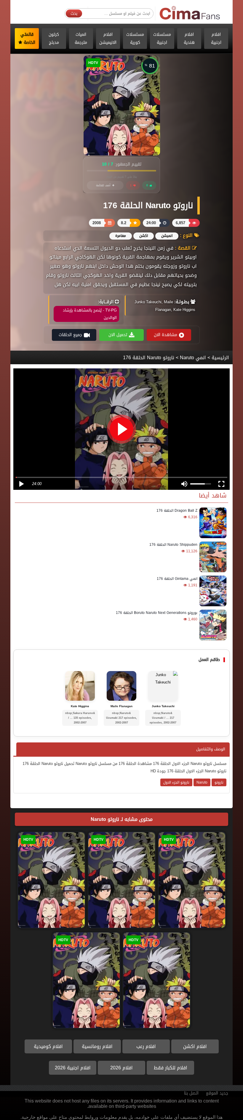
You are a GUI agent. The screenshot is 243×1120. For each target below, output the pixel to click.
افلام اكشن (195, 1046)
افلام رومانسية (97, 1046)
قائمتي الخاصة (28, 38)
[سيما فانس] (190, 13)
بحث (74, 13)
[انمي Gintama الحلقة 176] (212, 590)
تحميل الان (117, 335)
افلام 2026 (121, 1067)
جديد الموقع (217, 1093)
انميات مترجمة (81, 38)
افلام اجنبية (216, 38)
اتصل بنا (191, 1093)
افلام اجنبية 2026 (73, 1067)
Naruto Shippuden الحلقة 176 (173, 544)
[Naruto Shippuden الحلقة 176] (212, 556)
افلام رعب (146, 1046)
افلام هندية (189, 38)
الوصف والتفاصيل (210, 749)
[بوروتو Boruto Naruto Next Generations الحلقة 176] (212, 625)
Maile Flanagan (121, 706)
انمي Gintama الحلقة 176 (177, 578)
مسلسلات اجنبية (162, 38)
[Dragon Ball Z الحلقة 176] (212, 522)
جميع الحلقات (70, 335)
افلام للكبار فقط (170, 1067)
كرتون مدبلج (54, 38)
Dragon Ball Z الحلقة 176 (176, 510)
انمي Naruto (193, 357)
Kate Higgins (80, 706)
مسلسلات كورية (135, 38)
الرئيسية (220, 357)
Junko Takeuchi (163, 706)
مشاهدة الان (165, 335)
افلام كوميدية (48, 1046)
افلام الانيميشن (107, 38)
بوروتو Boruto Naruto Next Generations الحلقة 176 (156, 612)
